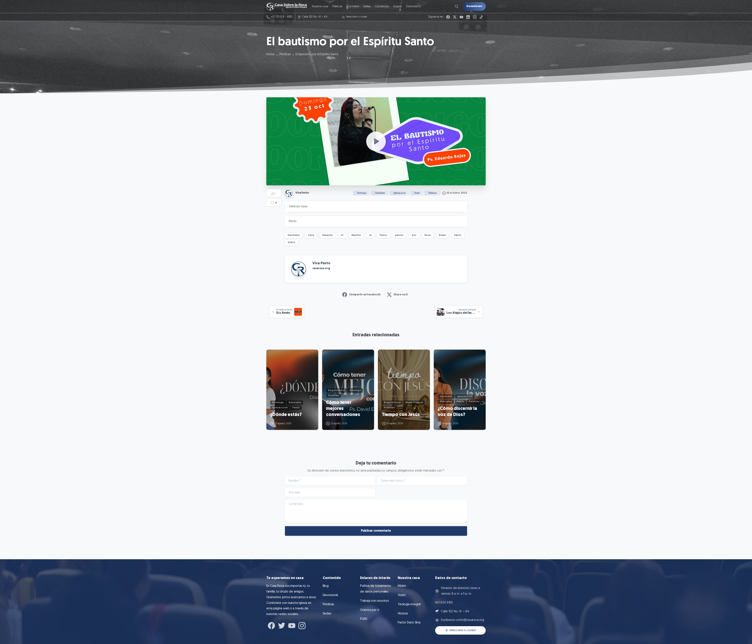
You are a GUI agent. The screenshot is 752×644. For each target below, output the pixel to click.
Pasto (383, 235)
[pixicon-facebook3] (271, 625)
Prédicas (285, 54)
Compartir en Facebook (365, 294)
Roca (428, 235)
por (414, 235)
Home (270, 54)
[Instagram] (474, 17)
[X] (454, 17)
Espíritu (356, 235)
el (342, 235)
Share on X (401, 294)
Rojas (442, 235)
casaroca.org (321, 268)
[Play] (376, 141)
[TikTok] (481, 17)
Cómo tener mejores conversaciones (343, 408)
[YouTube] (461, 17)
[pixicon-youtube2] (292, 625)
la (370, 235)
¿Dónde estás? (286, 414)
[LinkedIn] (468, 17)
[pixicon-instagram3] (302, 625)
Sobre (291, 242)
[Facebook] (448, 17)
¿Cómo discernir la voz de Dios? (457, 411)
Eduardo (327, 235)
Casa (311, 235)
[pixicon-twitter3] (282, 625)
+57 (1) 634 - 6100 (281, 16)
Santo (458, 235)
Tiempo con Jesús (401, 414)
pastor (399, 235)
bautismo (294, 235)
